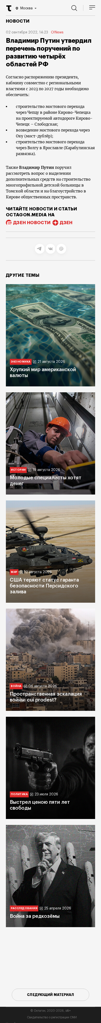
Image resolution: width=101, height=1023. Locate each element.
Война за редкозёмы (35, 916)
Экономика (21, 361)
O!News (57, 32)
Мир (14, 572)
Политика (19, 794)
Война (16, 686)
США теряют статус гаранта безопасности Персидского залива (44, 586)
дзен (66, 222)
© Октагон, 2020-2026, (50, 1010)
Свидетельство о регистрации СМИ (52, 1017)
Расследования (24, 908)
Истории (18, 469)
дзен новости (31, 222)
